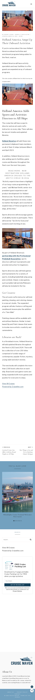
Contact (17, 694)
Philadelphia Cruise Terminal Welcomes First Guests (17, 516)
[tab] (13, 520)
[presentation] (17, 492)
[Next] (30, 495)
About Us (10, 692)
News (21, 36)
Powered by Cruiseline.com (12, 387)
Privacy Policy (22, 692)
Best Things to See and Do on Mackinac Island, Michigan (26, 451)
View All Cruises (8, 384)
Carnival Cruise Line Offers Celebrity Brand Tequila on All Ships (9, 451)
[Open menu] (31, 4)
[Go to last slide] (5, 495)
